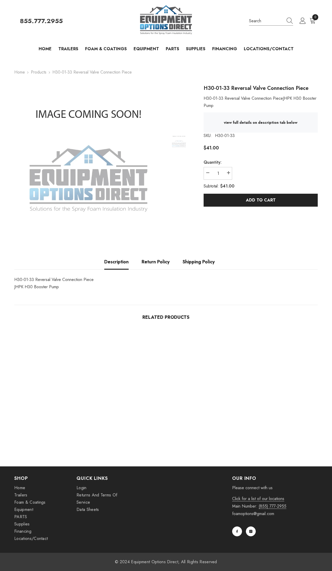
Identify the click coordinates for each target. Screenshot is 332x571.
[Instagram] (251, 531)
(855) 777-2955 (272, 506)
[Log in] (303, 21)
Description (116, 261)
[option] (88, 158)
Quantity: (213, 162)
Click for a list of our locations (258, 499)
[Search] (271, 21)
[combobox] (266, 21)
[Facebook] (237, 531)
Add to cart (261, 200)
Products (38, 72)
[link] (49, 430)
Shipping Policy (199, 261)
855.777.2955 (41, 21)
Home (19, 72)
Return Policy (156, 261)
